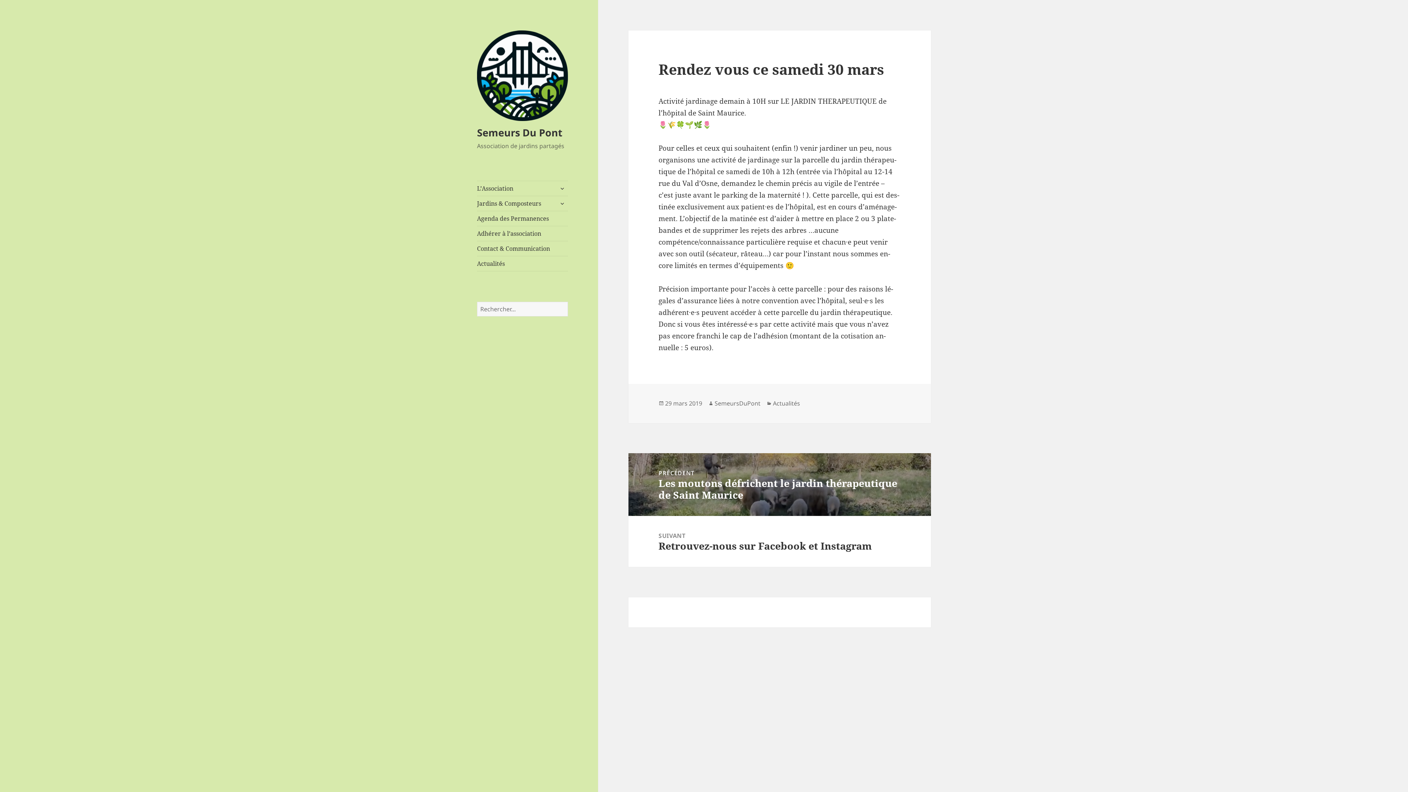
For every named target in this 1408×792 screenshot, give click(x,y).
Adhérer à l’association (509, 234)
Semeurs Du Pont (519, 132)
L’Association (495, 188)
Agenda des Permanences (513, 218)
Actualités (491, 264)
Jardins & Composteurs (509, 203)
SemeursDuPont (737, 403)
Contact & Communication (513, 249)
